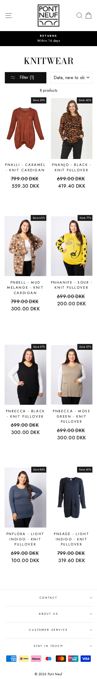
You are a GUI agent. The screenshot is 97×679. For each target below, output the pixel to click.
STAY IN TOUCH (49, 646)
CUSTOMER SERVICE (48, 630)
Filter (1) (26, 77)
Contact (48, 598)
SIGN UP (81, 672)
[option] (47, 38)
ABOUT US (48, 614)
